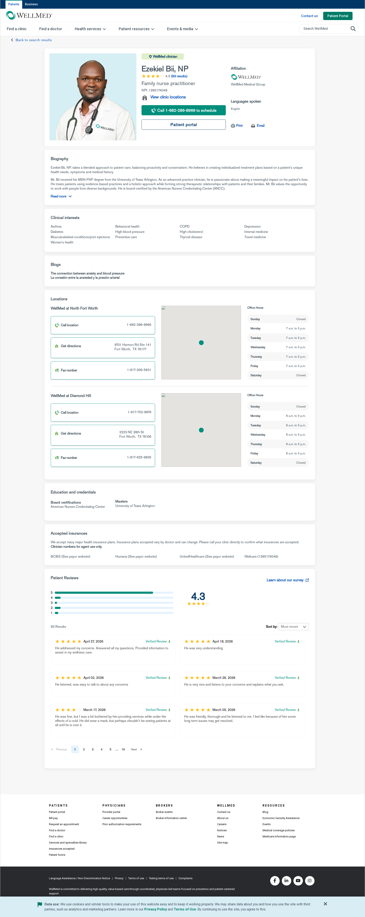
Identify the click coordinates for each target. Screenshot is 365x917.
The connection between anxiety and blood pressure (87, 273)
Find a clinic (56, 836)
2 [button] (84, 749)
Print (239, 125)
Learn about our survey (286, 580)
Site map (222, 842)
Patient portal (183, 124)
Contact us (309, 16)
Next (134, 749)
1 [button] (75, 749)
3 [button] (93, 749)
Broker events (164, 812)
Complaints (185, 878)
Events (267, 824)
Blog (265, 812)
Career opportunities (114, 818)
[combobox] (328, 28)
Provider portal (111, 812)
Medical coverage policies (279, 830)
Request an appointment (64, 824)
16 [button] (123, 749)
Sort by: (271, 626)
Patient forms (57, 854)
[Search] (353, 28)
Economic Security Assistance (281, 818)
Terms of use (136, 878)
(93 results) (179, 76)
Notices (222, 830)
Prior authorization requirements (121, 824)
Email (260, 125)
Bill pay (53, 818)
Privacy (119, 878)
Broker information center (171, 818)
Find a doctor (57, 830)
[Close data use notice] (325, 905)
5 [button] (110, 749)
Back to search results (34, 40)
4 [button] (101, 749)
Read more (58, 196)
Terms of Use (185, 909)
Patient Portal (337, 16)
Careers (221, 824)
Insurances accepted (62, 848)
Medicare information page (279, 836)
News (220, 836)
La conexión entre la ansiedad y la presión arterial (85, 277)
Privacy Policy (155, 909)
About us (222, 818)
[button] (201, 342)
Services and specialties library (68, 842)
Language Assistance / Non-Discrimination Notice (79, 878)
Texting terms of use (161, 878)
